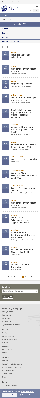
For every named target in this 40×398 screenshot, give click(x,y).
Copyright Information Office (12, 367)
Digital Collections (8, 336)
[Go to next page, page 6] (31, 277)
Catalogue (7, 287)
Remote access (7, 322)
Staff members (22, 2)
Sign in (9, 297)
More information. (27, 392)
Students (14, 2)
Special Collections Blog (10, 385)
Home (3, 19)
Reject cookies (27, 395)
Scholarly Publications (9, 340)
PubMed (5, 343)
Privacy (4, 377)
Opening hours (7, 315)
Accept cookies (9, 395)
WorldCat (5, 353)
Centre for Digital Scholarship (12, 364)
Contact (5, 361)
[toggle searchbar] (37, 6)
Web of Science (7, 349)
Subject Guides (7, 374)
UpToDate (5, 346)
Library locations (7, 312)
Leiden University (5, 2)
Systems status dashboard (11, 325)
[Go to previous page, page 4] (8, 277)
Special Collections (8, 371)
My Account (6, 318)
